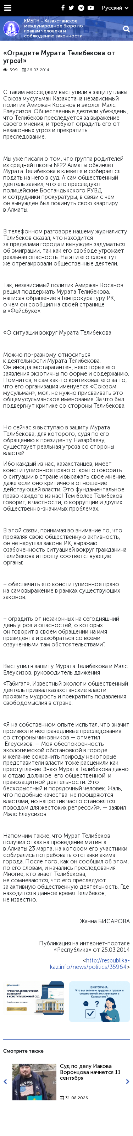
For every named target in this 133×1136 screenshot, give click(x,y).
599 (14, 70)
